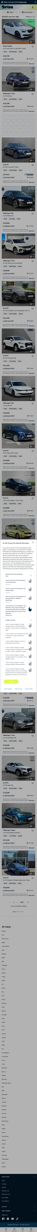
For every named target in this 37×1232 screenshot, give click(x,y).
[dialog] (18, 616)
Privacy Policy (29, 689)
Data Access (18, 689)
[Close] (33, 543)
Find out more (22, 2)
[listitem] (18, 575)
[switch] (30, 581)
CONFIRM (11, 682)
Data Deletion (8, 689)
